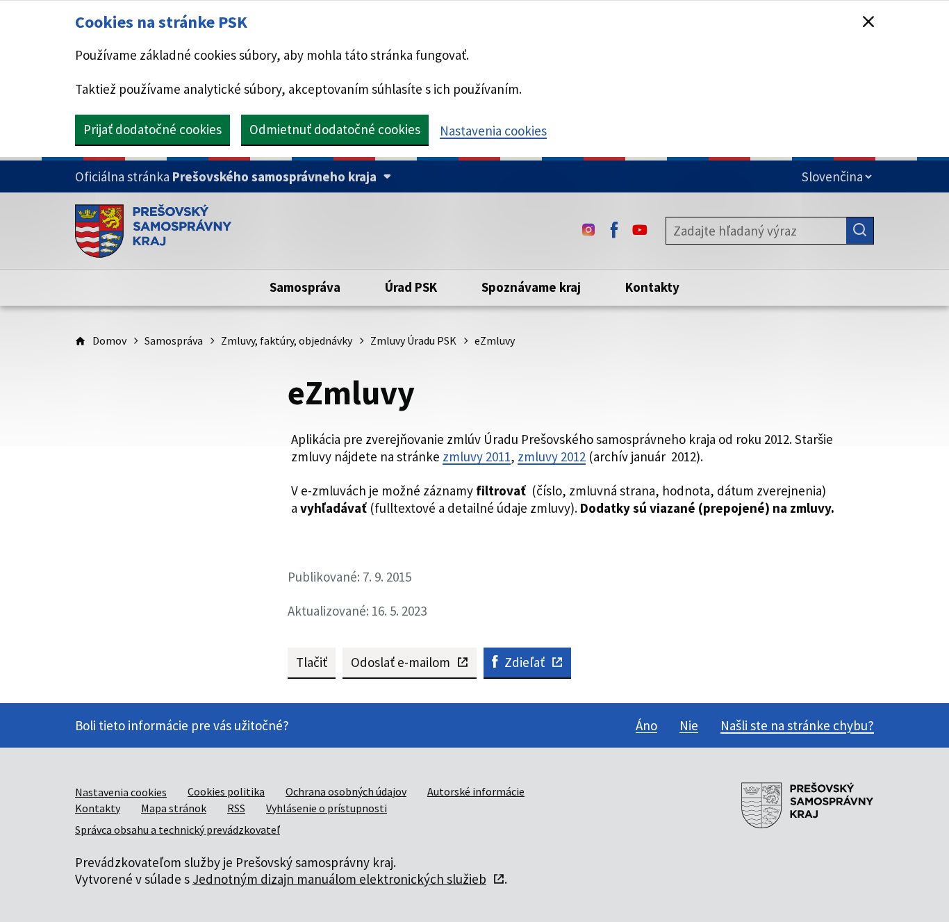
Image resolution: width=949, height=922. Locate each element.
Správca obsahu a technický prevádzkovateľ (177, 830)
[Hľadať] (860, 231)
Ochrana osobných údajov (346, 791)
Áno (646, 725)
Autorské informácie (476, 791)
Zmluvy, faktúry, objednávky (286, 340)
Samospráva (174, 340)
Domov (109, 340)
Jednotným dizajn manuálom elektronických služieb (339, 879)
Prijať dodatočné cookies (152, 129)
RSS (236, 808)
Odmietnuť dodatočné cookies (334, 129)
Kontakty (97, 808)
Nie (688, 725)
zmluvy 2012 (552, 456)
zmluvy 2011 (477, 456)
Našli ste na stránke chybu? (797, 725)
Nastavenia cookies (493, 130)
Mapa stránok (173, 808)
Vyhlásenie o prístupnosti (326, 808)
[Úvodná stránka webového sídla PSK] (153, 230)
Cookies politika (226, 791)
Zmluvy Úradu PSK (413, 340)
